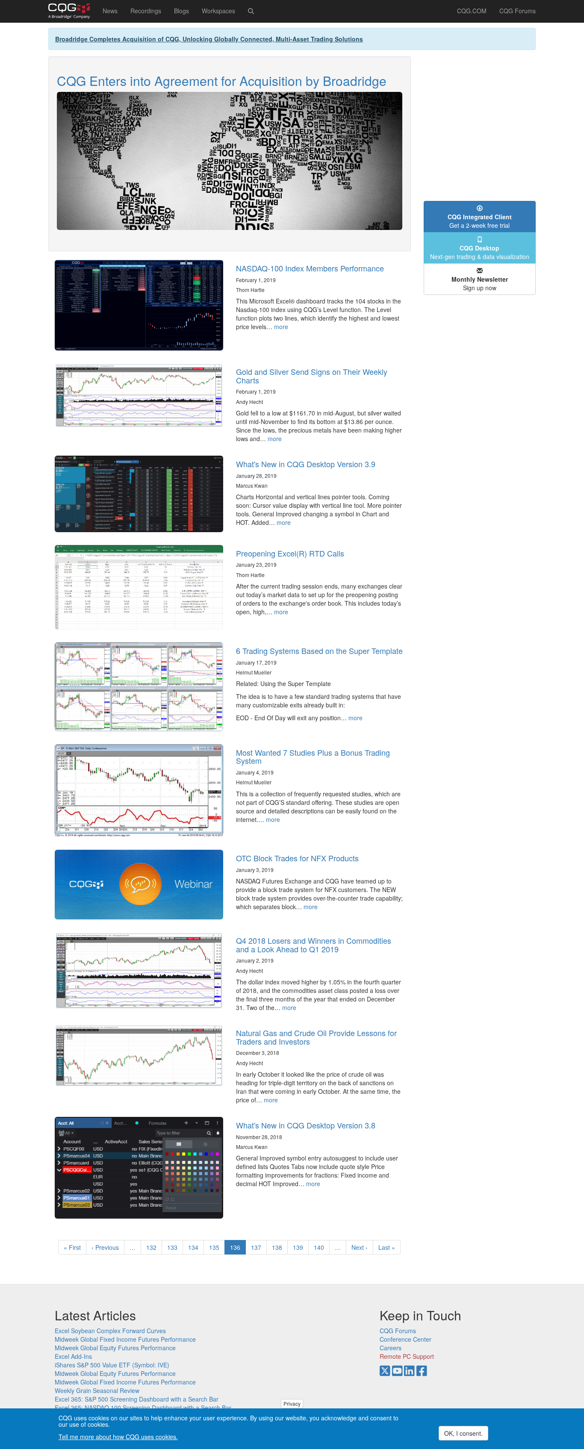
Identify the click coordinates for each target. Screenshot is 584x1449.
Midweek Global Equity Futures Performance (115, 1347)
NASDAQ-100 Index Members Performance (310, 268)
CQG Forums (517, 10)
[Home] (72, 11)
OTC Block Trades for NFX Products (297, 857)
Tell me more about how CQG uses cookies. (118, 1437)
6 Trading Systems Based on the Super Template (319, 650)
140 (321, 1247)
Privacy (292, 1403)
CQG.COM (472, 10)
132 (153, 1247)
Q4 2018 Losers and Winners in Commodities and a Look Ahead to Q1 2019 (313, 944)
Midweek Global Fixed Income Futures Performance (125, 1339)
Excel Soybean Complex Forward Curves (110, 1330)
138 (279, 1247)
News (110, 10)
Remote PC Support (407, 1356)
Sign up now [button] (479, 283)
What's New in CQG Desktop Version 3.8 (305, 1125)
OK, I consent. (463, 1433)
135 (216, 1247)
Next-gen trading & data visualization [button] (479, 252)
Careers (390, 1347)
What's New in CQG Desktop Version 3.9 (305, 463)
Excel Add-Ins (73, 1356)
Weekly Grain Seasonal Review (97, 1390)
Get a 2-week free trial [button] (480, 221)
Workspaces (218, 10)
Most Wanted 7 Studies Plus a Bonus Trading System (313, 756)
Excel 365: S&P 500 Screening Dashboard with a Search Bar (136, 1399)
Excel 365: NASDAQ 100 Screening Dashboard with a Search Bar (143, 1407)
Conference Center (405, 1339)
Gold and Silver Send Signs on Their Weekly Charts (311, 376)
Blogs (181, 10)
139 (300, 1247)
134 (195, 1247)
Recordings (145, 10)
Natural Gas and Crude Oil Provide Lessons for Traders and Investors (316, 1037)
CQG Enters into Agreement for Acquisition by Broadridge (221, 80)
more (281, 326)
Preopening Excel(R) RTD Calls (290, 553)
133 (174, 1247)
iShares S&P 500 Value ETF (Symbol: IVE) (112, 1365)
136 (238, 1249)
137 (258, 1247)
